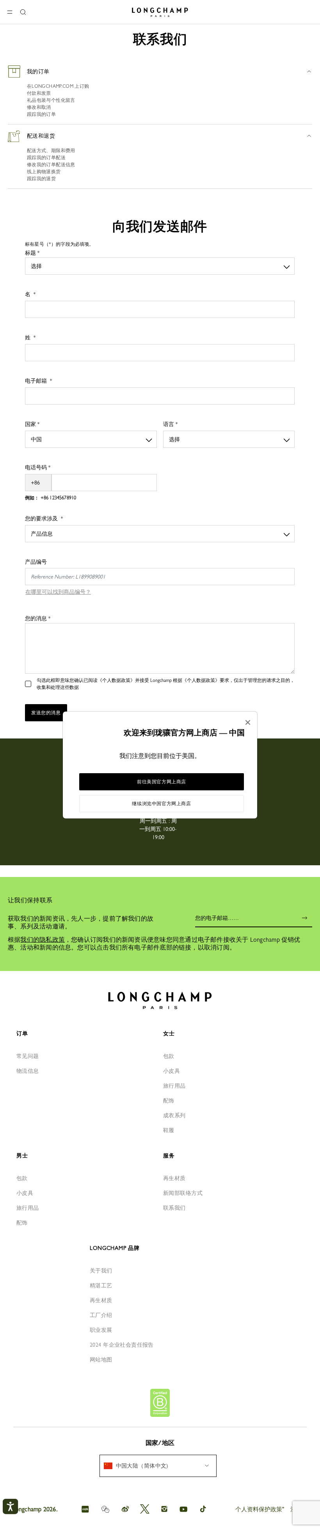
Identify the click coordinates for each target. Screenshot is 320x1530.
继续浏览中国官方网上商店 (161, 803)
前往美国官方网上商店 (161, 782)
